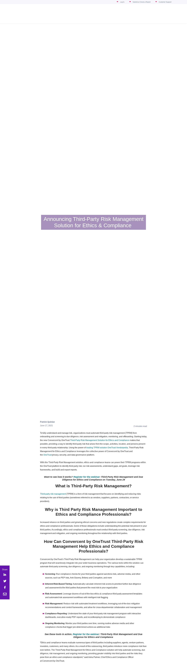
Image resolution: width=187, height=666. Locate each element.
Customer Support (165, 2)
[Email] (5, 594)
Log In (122, 2)
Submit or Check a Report (141, 2)
